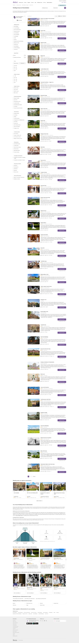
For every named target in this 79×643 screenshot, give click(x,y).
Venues (25, 2)
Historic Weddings (16, 34)
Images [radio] (61, 16)
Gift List (44, 2)
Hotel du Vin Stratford (45, 387)
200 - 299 (15, 79)
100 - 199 (15, 77)
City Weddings (16, 36)
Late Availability (16, 492)
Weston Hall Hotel (44, 108)
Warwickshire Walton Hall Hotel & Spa (47, 464)
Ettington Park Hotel (44, 133)
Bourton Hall (43, 30)
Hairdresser (15, 165)
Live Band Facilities (16, 103)
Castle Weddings (39, 612)
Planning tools (21, 2)
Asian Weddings (16, 46)
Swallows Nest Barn (44, 234)
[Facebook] (41, 620)
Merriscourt (43, 374)
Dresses (32, 2)
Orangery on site (16, 128)
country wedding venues (19, 515)
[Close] (25, 16)
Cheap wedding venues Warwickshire (18, 598)
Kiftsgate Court (43, 299)
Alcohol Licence (16, 148)
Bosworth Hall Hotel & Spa (45, 348)
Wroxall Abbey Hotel (44, 311)
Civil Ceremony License (17, 136)
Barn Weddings (16, 26)
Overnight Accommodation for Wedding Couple (19, 158)
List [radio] (56, 16)
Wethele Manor (43, 222)
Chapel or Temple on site (17, 135)
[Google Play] (35, 624)
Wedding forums (39, 2)
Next (34, 476)
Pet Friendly (15, 121)
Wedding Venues (16, 24)
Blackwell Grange (44, 95)
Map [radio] (64, 16)
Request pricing (61, 26)
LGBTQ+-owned (16, 91)
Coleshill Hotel (43, 324)
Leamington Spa (56, 603)
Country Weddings (20, 612)
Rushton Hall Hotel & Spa (45, 197)
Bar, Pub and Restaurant (17, 29)
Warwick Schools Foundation (46, 437)
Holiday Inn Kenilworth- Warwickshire (47, 362)
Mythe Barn (43, 147)
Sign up (65, 2)
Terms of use (14, 621)
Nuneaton (41, 603)
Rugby (27, 605)
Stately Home (16, 44)
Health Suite (15, 168)
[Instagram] (46, 620)
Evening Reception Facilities (18, 104)
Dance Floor (15, 99)
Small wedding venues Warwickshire (29, 598)
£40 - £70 (15, 67)
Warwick (14, 603)
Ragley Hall (43, 55)
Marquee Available (16, 98)
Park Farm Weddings (44, 336)
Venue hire (22, 63)
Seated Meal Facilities (17, 143)
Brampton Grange (44, 412)
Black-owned (16, 92)
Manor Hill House (44, 450)
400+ (15, 82)
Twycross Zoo (43, 160)
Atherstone (14, 605)
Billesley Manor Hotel (44, 274)
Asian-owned (16, 89)
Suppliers (28, 2)
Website (49, 2)
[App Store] (29, 624)
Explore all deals (39, 500)
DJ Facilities (15, 106)
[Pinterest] (44, 620)
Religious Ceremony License (18, 138)
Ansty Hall (42, 247)
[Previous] (13, 491)
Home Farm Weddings (45, 425)
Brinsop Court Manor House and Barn (47, 18)
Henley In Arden (42, 605)
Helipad (15, 116)
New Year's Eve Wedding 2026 (32, 492)
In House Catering (16, 152)
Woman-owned (16, 87)
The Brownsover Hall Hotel (45, 399)
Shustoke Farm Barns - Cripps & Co (47, 82)
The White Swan (44, 261)
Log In (62, 2)
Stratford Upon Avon (29, 603)
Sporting (15, 39)
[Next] (66, 491)
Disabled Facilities (16, 113)
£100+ (15, 70)
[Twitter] (42, 620)
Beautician (15, 170)
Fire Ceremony (16, 133)
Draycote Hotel (43, 185)
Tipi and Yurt (16, 49)
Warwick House (43, 210)
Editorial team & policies (16, 632)
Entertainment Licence (17, 101)
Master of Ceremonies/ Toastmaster (19, 177)
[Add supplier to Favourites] (38, 19)
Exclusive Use (16, 123)
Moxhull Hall (43, 120)
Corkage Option (16, 145)
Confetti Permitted (16, 118)
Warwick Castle (43, 42)
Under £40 (15, 65)
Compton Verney (44, 172)
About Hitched (15, 631)
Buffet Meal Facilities (17, 150)
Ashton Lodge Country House (46, 286)
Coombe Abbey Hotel (44, 69)
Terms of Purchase (15, 622)
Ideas (35, 2)
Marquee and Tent (16, 42)
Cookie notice (15, 625)
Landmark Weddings (17, 47)
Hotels (15, 37)
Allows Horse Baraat (17, 126)
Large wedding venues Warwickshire (41, 598)
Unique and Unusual (16, 31)
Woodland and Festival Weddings (18, 41)
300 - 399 (15, 80)
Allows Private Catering (17, 147)
